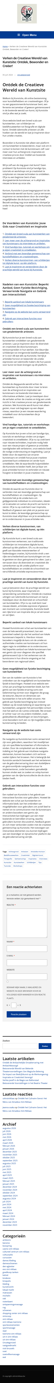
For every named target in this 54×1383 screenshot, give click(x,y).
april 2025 (7, 1175)
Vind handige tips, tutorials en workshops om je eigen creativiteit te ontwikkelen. (26, 248)
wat (4, 1357)
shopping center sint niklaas (15, 1313)
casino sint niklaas (11, 1248)
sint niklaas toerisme (12, 1322)
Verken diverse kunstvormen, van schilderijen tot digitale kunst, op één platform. (26, 262)
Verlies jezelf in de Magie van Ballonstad (21, 1080)
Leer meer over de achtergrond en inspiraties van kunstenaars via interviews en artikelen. (26, 242)
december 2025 (10, 1151)
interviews (43, 859)
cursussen (7, 1257)
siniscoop (7, 1316)
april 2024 (7, 1210)
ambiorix (7, 1240)
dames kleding (9, 1260)
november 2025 (10, 1154)
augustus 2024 (9, 1198)
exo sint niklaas (10, 1269)
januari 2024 (8, 1219)
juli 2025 (7, 1166)
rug (4, 1307)
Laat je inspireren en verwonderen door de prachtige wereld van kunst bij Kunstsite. (25, 268)
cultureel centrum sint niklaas (16, 1251)
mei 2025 (7, 1172)
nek (4, 1298)
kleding (6, 1284)
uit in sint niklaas (10, 1336)
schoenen (7, 1310)
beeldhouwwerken (11, 855)
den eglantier (8, 1266)
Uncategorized (9, 1342)
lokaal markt (8, 1289)
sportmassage (9, 1327)
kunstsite (7, 862)
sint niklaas (8, 1319)
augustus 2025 (9, 1163)
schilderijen (31, 862)
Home (5, 46)
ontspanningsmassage (13, 1304)
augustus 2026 (9, 1128)
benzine (6, 1243)
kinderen (7, 1278)
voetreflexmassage (11, 1354)
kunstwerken (19, 862)
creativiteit (25, 855)
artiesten (24, 851)
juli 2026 (7, 1131)
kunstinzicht (8, 1286)
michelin (6, 1295)
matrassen (7, 1292)
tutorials (7, 866)
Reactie (11, 905)
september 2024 (10, 1195)
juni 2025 (7, 1169)
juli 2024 (7, 1201)
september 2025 (10, 1160)
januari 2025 (8, 1184)
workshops (17, 866)
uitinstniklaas (9, 1098)
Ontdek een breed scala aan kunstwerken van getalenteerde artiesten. (26, 235)
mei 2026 (7, 1137)
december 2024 (10, 1186)
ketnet (5, 1275)
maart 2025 (8, 1178)
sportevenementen (11, 1325)
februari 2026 (9, 1145)
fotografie (8, 859)
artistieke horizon (38, 851)
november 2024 (10, 1189)
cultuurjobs (8, 1254)
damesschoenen (10, 1263)
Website (11, 969)
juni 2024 (7, 1204)
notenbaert (8, 1301)
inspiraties (32, 859)
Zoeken (6, 1040)
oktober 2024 (9, 1192)
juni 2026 (7, 1134)
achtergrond (13, 851)
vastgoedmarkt (9, 1345)
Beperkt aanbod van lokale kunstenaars (24, 301)
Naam (10, 941)
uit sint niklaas (9, 1339)
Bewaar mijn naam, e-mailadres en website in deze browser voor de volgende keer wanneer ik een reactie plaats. (26, 993)
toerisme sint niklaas (12, 1333)
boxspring (7, 1245)
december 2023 (10, 1222)
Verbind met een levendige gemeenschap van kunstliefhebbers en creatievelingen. (26, 255)
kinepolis (7, 1281)
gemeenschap (20, 859)
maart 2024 (8, 1213)
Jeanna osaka (8, 1107)
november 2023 (10, 1225)
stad (4, 1330)
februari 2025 (9, 1181)
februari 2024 (9, 1216)
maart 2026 (8, 1143)
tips (40, 862)
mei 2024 (7, 1207)
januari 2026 (8, 1148)
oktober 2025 (9, 1157)
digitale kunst (37, 855)
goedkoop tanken (10, 1272)
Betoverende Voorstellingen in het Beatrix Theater (25, 1083)
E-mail (11, 955)
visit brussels (8, 1348)
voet (5, 1351)
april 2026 (7, 1140)
